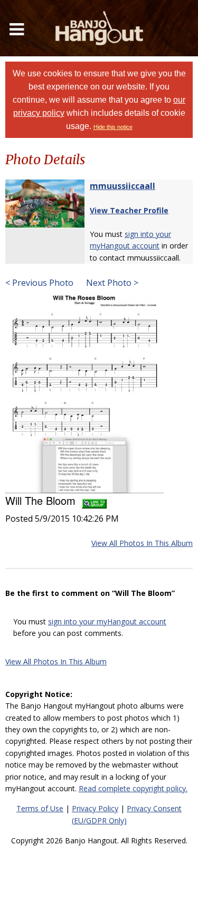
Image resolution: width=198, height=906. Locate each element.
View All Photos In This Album (142, 543)
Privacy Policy (95, 808)
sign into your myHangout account (107, 621)
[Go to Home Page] (99, 28)
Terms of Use (39, 808)
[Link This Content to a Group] (94, 500)
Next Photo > (111, 282)
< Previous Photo (39, 282)
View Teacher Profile (129, 210)
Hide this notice (113, 127)
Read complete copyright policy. (133, 788)
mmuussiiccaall (122, 186)
